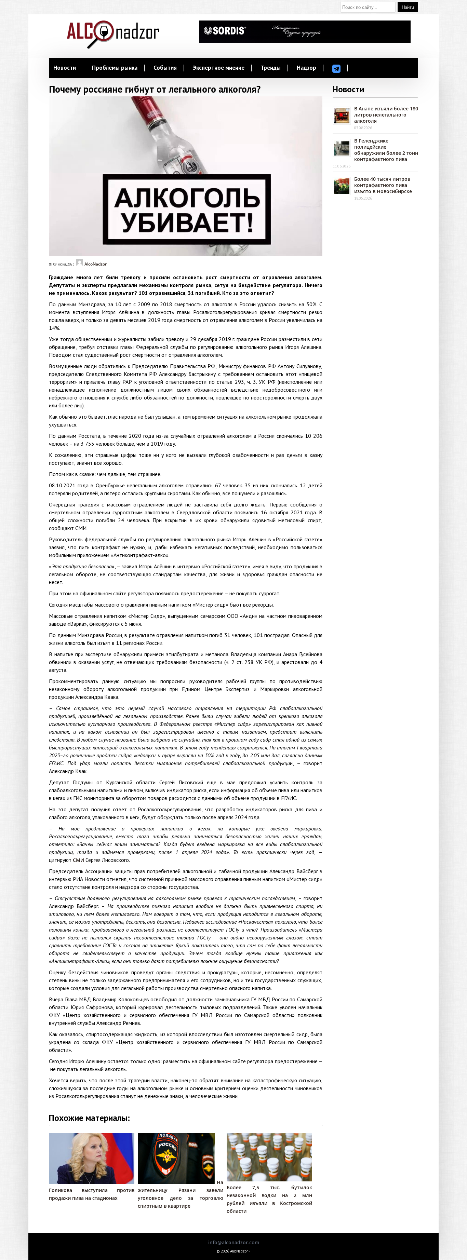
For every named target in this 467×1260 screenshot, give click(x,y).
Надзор (306, 68)
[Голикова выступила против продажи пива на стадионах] (95, 1182)
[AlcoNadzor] (113, 47)
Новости (64, 68)
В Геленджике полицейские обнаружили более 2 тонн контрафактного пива (386, 149)
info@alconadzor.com (233, 1242)
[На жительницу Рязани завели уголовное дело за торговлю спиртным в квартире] (176, 1182)
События (165, 68)
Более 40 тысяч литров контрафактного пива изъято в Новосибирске (383, 185)
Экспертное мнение (218, 68)
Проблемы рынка (114, 68)
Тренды (271, 68)
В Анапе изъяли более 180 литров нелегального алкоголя (386, 114)
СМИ (78, 860)
